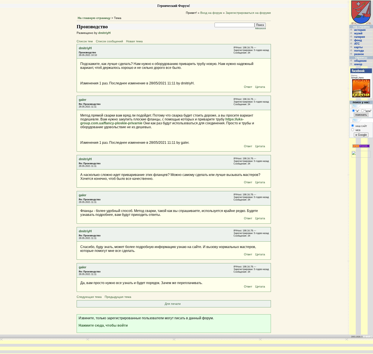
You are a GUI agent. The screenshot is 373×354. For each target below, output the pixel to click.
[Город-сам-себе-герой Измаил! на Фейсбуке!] (361, 68)
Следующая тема (89, 297)
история (360, 30)
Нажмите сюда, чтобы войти (103, 325)
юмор (358, 64)
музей (358, 33)
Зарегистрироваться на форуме (248, 12)
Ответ (248, 86)
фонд (358, 40)
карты (359, 47)
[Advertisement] (121, 346)
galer (82, 99)
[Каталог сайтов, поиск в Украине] (361, 152)
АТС (357, 43)
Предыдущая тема (118, 297)
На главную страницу (94, 18)
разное (359, 54)
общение (360, 60)
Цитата (260, 86)
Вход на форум (211, 12)
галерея (360, 36)
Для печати (173, 303)
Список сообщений (109, 41)
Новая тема (134, 41)
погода (359, 50)
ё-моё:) (367, 336)
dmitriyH (104, 33)
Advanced (260, 28)
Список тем (85, 41)
